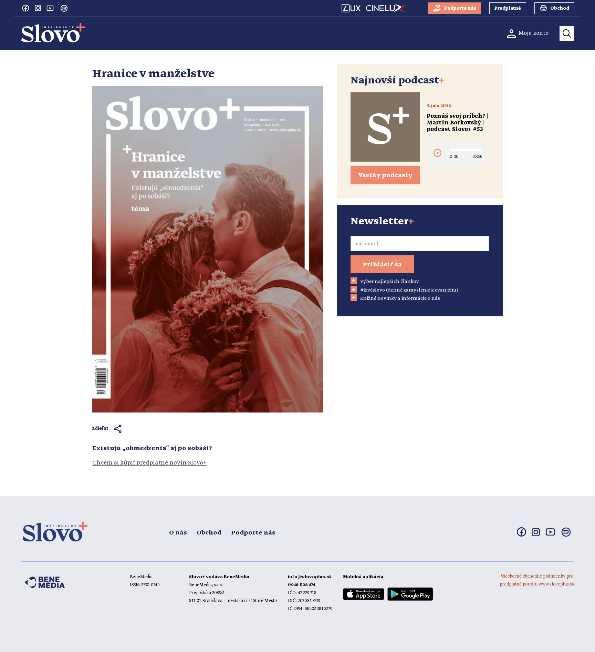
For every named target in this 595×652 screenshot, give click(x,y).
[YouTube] (50, 8)
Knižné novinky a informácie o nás (400, 298)
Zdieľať (100, 428)
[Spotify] (64, 8)
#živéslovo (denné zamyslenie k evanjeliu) (409, 290)
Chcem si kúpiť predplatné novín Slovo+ (149, 463)
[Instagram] (38, 8)
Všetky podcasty (385, 175)
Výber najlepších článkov (389, 281)
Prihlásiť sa (382, 265)
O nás (178, 533)
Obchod (209, 533)
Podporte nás (253, 533)
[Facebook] (25, 7)
